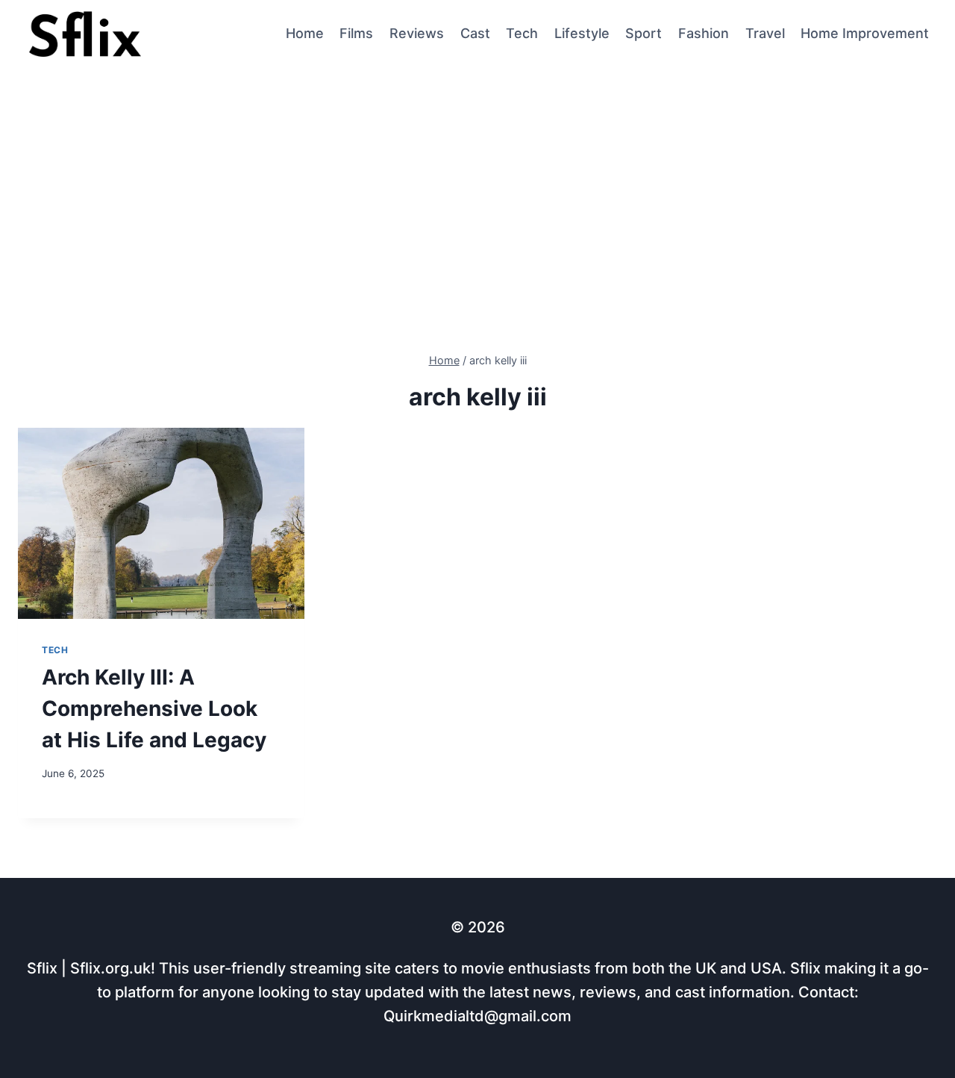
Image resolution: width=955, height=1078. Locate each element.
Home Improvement (865, 33)
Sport (643, 33)
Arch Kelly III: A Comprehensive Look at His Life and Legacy (154, 708)
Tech (522, 33)
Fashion (703, 33)
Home (305, 33)
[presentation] (161, 523)
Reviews (416, 33)
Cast (475, 33)
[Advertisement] (477, 179)
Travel (765, 33)
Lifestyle (582, 33)
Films (356, 33)
